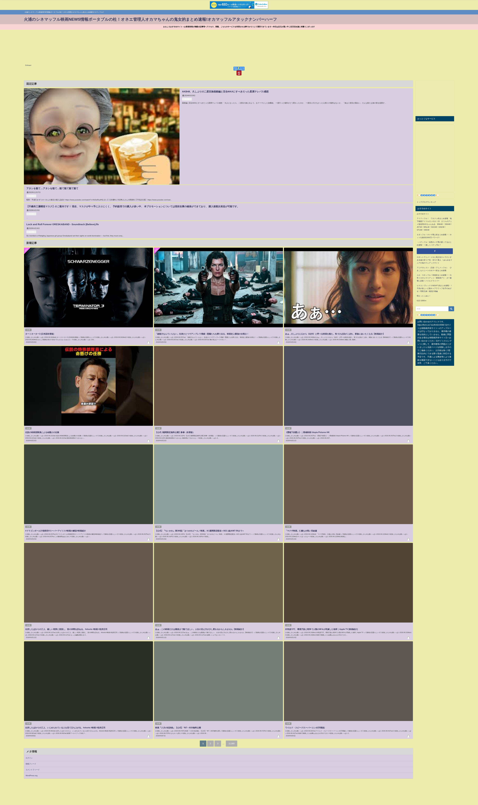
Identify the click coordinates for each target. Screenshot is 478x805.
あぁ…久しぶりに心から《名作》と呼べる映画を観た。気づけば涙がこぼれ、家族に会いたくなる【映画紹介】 (335, 334)
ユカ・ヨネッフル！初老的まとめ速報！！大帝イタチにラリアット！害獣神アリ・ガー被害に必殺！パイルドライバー (434, 278)
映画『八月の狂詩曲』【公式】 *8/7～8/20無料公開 (178, 728)
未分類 (186, 99)
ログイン (29, 758)
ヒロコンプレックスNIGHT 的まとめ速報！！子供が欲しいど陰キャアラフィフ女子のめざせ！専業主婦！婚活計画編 (434, 288)
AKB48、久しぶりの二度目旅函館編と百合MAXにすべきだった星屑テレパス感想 (225, 91)
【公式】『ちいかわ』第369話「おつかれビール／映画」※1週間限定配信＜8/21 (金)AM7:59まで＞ (199, 531)
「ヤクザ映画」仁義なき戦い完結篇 (301, 531)
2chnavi (28, 65)
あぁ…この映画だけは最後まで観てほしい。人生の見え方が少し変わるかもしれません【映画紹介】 (200, 629)
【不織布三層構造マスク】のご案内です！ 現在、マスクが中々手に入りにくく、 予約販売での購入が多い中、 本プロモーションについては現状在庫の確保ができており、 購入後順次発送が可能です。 (132, 206)
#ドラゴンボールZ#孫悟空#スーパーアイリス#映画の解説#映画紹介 (55, 531)
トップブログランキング (426, 202)
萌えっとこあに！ (424, 296)
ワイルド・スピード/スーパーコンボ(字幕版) (305, 728)
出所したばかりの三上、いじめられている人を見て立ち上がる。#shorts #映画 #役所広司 (65, 728)
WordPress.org (31, 775)
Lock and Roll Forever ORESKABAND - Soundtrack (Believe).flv (62, 224)
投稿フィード (31, 764)
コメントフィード (33, 770)
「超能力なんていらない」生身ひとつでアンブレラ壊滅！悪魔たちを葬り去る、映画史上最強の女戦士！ (202, 334)
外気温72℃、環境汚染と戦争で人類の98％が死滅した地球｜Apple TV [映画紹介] (321, 629)
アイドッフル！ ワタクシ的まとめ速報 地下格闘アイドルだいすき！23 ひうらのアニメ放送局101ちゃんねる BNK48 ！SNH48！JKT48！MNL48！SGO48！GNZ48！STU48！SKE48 (434, 224)
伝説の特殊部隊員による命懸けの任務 (42, 432)
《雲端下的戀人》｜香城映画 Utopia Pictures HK (307, 432)
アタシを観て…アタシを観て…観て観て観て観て (52, 188)
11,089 (232, 744)
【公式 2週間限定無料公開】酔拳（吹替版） (175, 432)
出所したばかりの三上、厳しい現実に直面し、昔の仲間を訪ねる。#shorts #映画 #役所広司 (66, 629)
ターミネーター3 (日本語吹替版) (39, 334)
